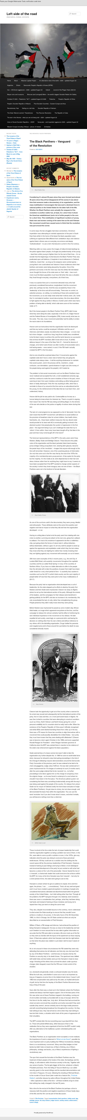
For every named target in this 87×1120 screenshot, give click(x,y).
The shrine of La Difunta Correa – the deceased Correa (15, 193)
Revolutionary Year (13, 108)
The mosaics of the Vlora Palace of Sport (14, 173)
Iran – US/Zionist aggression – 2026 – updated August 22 (24, 90)
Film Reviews (39, 1098)
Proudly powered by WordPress (43, 1113)
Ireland (48, 90)
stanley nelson (64, 1100)
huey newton (46, 1100)
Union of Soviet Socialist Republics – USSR (20, 122)
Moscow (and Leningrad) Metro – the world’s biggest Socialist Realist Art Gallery (51, 94)
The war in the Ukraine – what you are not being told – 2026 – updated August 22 (32, 117)
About (16, 81)
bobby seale (71, 1098)
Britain (18, 85)
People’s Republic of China (66, 99)
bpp (77, 1098)
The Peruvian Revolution (43, 113)
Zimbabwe (47, 127)
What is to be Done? (64, 1039)
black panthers (62, 1098)
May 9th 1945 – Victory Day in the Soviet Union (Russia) (14, 161)
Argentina (10, 85)
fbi (40, 1100)
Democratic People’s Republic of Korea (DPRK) (38, 85)
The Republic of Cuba (61, 113)
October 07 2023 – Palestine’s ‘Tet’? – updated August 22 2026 (26, 99)
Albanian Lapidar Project (28, 81)
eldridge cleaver (34, 1100)
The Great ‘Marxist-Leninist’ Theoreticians (20, 113)
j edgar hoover (54, 1100)
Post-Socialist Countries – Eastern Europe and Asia (50, 104)
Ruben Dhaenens (12, 184)
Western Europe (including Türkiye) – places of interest (24, 127)
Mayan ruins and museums (15, 94)
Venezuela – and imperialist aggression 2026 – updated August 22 (58, 122)
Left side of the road (22, 13)
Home (9, 81)
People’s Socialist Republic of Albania (19, 104)
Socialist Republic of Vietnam (47, 108)
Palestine (52, 99)
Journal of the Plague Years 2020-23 (64, 90)
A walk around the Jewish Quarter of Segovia (13, 209)
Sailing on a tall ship (28, 108)
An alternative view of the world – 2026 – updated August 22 (57, 81)
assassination (53, 1098)
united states (73, 1100)
